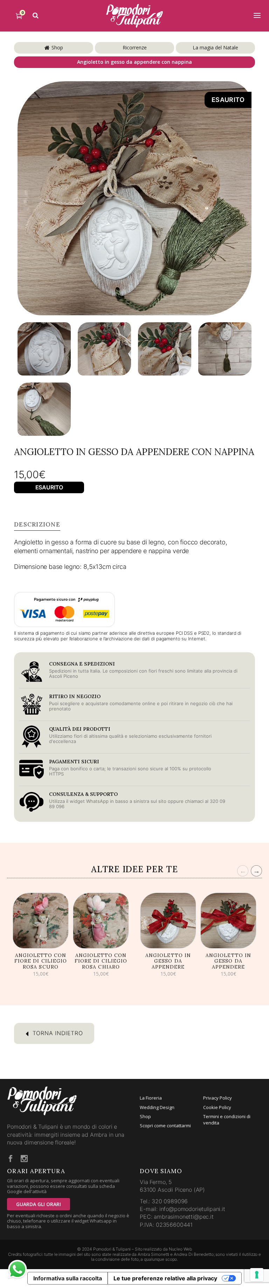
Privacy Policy (217, 1098)
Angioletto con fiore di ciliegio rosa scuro (40, 961)
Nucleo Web (180, 1249)
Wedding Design (157, 1107)
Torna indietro (56, 1033)
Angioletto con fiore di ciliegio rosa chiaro (101, 961)
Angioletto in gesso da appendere (168, 961)
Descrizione (37, 524)
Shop (57, 47)
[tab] (37, 524)
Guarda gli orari (38, 1204)
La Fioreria (151, 1098)
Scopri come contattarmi (165, 1125)
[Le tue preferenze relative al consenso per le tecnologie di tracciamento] (256, 1274)
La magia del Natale (215, 47)
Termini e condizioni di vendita (226, 1119)
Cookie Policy (217, 1107)
